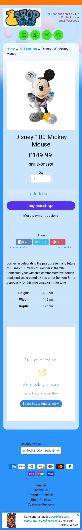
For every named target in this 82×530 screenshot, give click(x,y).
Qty (41, 172)
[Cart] (47, 35)
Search (41, 485)
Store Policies (41, 500)
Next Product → (66, 247)
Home (11, 49)
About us (41, 490)
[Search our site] (58, 35)
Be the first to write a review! (41, 403)
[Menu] (24, 35)
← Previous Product (17, 247)
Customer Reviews (41, 504)
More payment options (41, 216)
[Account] (35, 35)
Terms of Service (41, 495)
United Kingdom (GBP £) (39, 450)
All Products (28, 49)
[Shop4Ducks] (22, 17)
